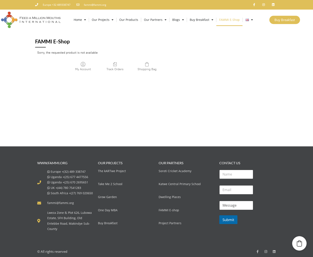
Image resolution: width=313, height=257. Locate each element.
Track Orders (114, 69)
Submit (228, 219)
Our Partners (153, 20)
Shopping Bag (147, 69)
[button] (299, 243)
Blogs (176, 20)
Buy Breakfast (199, 20)
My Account (83, 69)
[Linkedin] (273, 5)
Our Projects (100, 20)
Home (78, 20)
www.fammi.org (52, 163)
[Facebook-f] (254, 5)
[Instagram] (263, 5)
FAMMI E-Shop (229, 20)
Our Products (128, 20)
